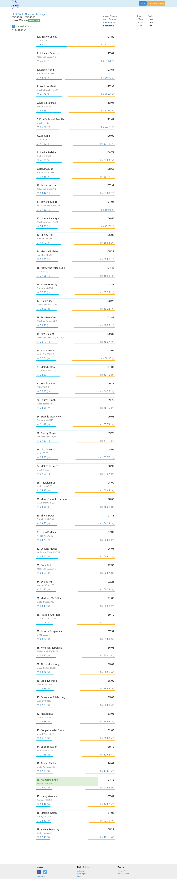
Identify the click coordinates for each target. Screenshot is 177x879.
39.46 (42, 176)
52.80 (105, 705)
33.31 (42, 506)
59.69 (105, 639)
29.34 (42, 672)
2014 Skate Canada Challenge (29, 14)
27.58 (42, 754)
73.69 (106, 110)
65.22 (105, 506)
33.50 (42, 523)
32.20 (42, 655)
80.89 (106, 77)
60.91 (105, 556)
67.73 (105, 424)
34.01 (42, 407)
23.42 (42, 804)
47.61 (105, 771)
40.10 (42, 242)
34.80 (42, 226)
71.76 (106, 226)
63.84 (105, 490)
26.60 (42, 787)
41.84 (42, 94)
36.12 (42, 341)
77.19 (106, 44)
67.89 (105, 193)
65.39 (105, 292)
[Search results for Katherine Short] (13, 26)
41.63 (42, 160)
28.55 (42, 688)
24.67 (42, 820)
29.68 (42, 573)
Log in (143, 3)
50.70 (42, 44)
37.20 (42, 209)
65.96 (105, 242)
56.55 (105, 721)
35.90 (42, 325)
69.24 (105, 308)
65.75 (105, 407)
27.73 (42, 622)
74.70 (106, 127)
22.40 (42, 837)
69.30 (106, 358)
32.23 (42, 705)
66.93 (105, 325)
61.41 (105, 440)
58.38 (105, 606)
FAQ (79, 876)
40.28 (42, 110)
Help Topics (82, 873)
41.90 (42, 143)
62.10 (105, 374)
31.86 (42, 589)
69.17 (105, 176)
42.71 (105, 837)
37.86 (42, 292)
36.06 (42, 259)
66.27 (105, 341)
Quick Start (81, 871)
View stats (33, 20)
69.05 (105, 259)
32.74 (42, 358)
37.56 (42, 275)
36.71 (42, 127)
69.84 (106, 209)
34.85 (42, 490)
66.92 (105, 275)
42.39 (105, 820)
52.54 (105, 754)
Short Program (110, 19)
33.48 (42, 606)
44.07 (105, 804)
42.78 (42, 77)
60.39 (105, 589)
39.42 (42, 193)
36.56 (42, 391)
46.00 (42, 61)
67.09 (105, 160)
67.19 (105, 143)
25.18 (42, 738)
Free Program (109, 22)
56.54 (105, 688)
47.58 (105, 787)
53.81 (105, 655)
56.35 (105, 672)
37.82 (42, 440)
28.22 (42, 639)
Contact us (41, 877)
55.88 (105, 738)
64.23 (105, 523)
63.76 (105, 457)
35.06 (42, 556)
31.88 (42, 424)
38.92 (42, 374)
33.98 (42, 308)
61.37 (105, 474)
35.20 (42, 457)
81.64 (106, 61)
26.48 (42, 721)
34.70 (42, 540)
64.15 (105, 391)
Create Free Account (156, 3)
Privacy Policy (123, 873)
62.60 (105, 540)
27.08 (42, 771)
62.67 (105, 573)
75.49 (106, 94)
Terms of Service (124, 871)
